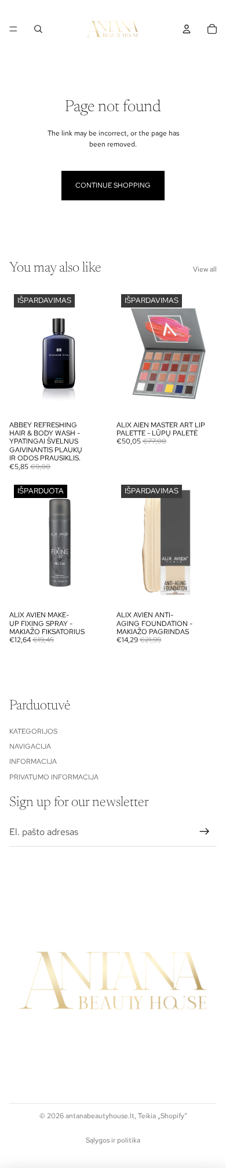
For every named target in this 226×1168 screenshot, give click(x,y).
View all (205, 269)
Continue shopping (113, 185)
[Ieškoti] (38, 29)
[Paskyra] (186, 29)
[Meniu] (13, 29)
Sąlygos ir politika (113, 1140)
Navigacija (30, 746)
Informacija (33, 762)
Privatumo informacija (54, 777)
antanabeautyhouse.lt (99, 1116)
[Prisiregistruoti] (204, 832)
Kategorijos (33, 731)
